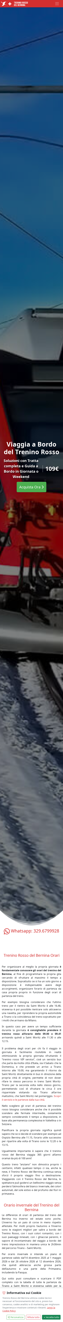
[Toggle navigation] (57, 4)
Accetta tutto (52, 1317)
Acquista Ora (30, 487)
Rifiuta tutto (33, 1317)
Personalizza (17, 1317)
